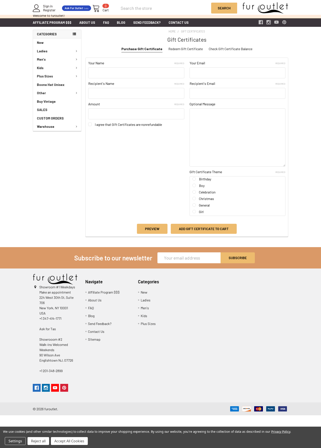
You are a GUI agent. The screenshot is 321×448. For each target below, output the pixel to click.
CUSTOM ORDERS (50, 118)
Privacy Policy (280, 431)
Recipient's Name (136, 83)
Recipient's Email (237, 83)
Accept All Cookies (69, 441)
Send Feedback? (147, 22)
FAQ (106, 22)
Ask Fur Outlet (76, 8)
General (204, 205)
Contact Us (179, 22)
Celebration (207, 192)
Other (41, 93)
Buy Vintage (46, 101)
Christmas (206, 199)
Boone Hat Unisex (50, 85)
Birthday (205, 179)
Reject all (38, 441)
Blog (121, 22)
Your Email (237, 63)
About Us (87, 22)
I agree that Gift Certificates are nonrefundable (128, 124)
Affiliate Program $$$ (52, 22)
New (40, 42)
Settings (15, 441)
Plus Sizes (45, 76)
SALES (42, 110)
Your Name (136, 63)
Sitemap (94, 339)
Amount (136, 104)
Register (49, 10)
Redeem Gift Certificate (185, 49)
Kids (40, 68)
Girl (201, 212)
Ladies (42, 51)
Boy (202, 185)
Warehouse (45, 126)
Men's (41, 59)
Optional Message (202, 104)
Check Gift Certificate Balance (230, 49)
